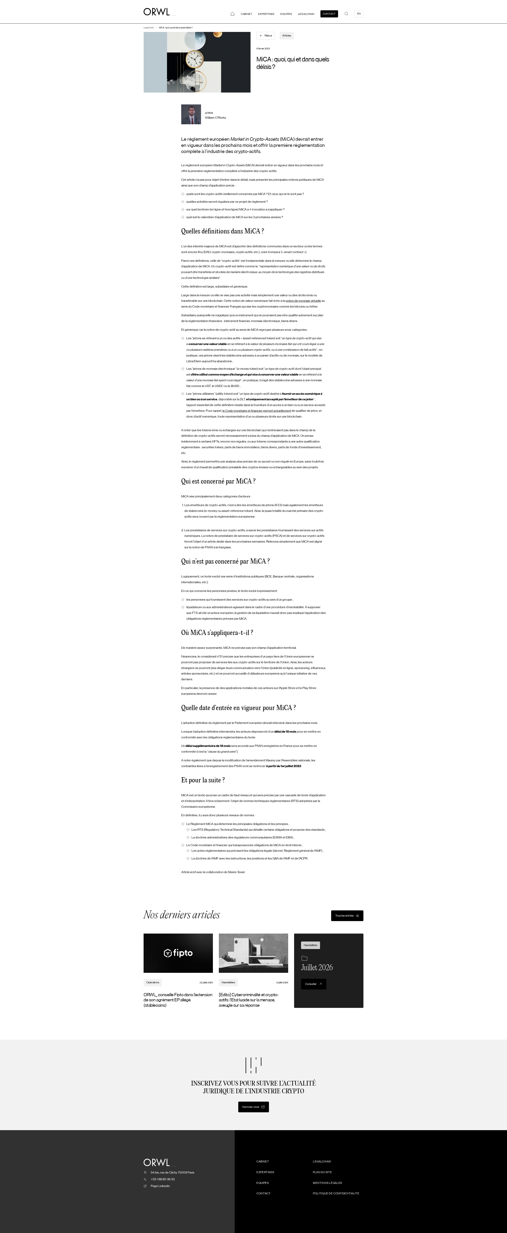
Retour (268, 35)
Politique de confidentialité (336, 1193)
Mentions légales (327, 1183)
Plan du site (322, 1172)
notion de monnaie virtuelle (303, 300)
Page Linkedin (160, 1186)
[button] (346, 13)
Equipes (286, 14)
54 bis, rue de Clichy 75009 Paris (172, 1172)
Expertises (266, 14)
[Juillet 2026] (328, 970)
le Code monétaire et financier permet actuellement (256, 410)
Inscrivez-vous (250, 1107)
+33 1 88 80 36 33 (163, 1179)
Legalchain (306, 14)
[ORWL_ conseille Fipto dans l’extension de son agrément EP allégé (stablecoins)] (178, 971)
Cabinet (246, 14)
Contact (329, 13)
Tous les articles (344, 915)
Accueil (232, 13)
